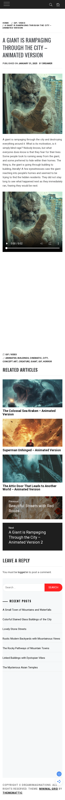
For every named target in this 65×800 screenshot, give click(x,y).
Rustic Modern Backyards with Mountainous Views (31, 638)
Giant (34, 361)
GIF (40, 361)
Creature (24, 361)
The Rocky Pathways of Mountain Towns (26, 648)
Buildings (23, 358)
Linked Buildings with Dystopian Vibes (24, 657)
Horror (47, 361)
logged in (23, 572)
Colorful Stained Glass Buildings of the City (27, 619)
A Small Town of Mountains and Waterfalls (27, 609)
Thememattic (13, 792)
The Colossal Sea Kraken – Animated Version (29, 412)
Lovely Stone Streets (14, 629)
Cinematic (36, 358)
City (45, 358)
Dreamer (47, 63)
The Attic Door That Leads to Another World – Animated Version (30, 487)
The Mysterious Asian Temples (20, 667)
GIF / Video (11, 354)
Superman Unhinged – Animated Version (32, 450)
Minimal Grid (48, 788)
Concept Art (10, 361)
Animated (10, 358)
